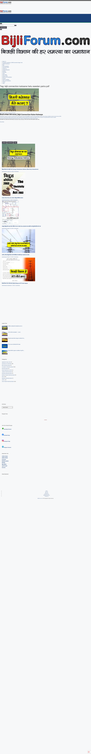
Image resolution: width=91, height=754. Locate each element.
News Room (4, 74)
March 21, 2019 (10, 257)
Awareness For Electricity (4, 18)
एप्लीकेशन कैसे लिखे (5, 457)
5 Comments (16, 171)
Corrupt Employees (6, 69)
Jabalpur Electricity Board (7, 371)
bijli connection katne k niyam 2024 (14, 117)
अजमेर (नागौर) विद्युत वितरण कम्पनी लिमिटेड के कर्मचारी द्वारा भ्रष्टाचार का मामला (15, 254)
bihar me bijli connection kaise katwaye (21, 116)
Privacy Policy (5, 75)
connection (3, 118)
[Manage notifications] (89, 752)
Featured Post (7, 118)
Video (3, 83)
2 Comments (17, 285)
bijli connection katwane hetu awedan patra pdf (27, 117)
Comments (10, 142)
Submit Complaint (3, 21)
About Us (4, 61)
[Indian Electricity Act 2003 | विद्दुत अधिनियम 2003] (13, 195)
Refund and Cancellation (7, 77)
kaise (15, 118)
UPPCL (3, 379)
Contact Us (4, 68)
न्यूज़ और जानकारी (4, 465)
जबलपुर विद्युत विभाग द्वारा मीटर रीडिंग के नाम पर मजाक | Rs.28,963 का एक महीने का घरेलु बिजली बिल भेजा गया (21, 226)
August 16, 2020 (10, 171)
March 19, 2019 (10, 228)
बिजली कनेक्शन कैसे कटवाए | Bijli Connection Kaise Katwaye (21, 114)
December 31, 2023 (11, 285)
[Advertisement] (17, 7)
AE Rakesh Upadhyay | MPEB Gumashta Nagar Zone (12, 62)
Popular (4, 142)
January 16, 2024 (7, 116)
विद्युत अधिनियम (4, 464)
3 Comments (15, 228)
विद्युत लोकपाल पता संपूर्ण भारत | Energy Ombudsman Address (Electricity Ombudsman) (20, 169)
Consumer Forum (5, 67)
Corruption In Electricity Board (7, 366)
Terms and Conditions (6, 80)
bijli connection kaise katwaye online (43, 116)
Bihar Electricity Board (6, 365)
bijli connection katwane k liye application (41, 117)
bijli (28, 116)
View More (2, 121)
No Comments (12, 116)
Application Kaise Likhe (6, 362)
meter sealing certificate (22, 118)
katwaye (17, 118)
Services (1, 15)
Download (1, 20)
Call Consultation (3, 19)
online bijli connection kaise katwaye (32, 118)
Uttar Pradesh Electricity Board (8, 381)
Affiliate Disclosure (6, 63)
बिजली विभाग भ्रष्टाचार (5, 461)
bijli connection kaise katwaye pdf (54, 116)
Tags (15, 142)
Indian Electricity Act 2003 (7, 370)
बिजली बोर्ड (3, 462)
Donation (4, 71)
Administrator (2, 116)
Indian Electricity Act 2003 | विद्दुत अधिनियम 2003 (12, 197)
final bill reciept (12, 118)
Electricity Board (5, 368)
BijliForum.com (40, 498)
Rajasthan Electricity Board (7, 378)
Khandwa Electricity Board (7, 373)
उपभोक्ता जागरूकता (5, 456)
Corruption (2, 17)
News (1, 16)
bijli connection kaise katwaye (33, 116)
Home (1, 14)
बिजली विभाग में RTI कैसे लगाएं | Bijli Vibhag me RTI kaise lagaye (15, 283)
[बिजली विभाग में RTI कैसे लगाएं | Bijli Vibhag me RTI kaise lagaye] (18, 280)
